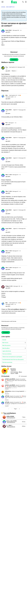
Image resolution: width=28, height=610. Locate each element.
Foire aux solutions (7, 354)
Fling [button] (6, 67)
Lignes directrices (6, 351)
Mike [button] (6, 95)
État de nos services (7, 362)
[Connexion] (25, 2)
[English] (14, 2)
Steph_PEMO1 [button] (8, 30)
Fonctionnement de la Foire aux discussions (13, 359)
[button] (3, 31)
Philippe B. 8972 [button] (9, 286)
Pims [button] (6, 122)
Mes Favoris (14, 342)
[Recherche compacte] (23, 2)
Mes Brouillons (14, 348)
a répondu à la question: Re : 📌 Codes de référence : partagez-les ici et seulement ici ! (15, 386)
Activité (4, 339)
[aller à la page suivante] (19, 408)
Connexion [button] (14, 59)
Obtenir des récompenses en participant (12, 356)
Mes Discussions (6, 345)
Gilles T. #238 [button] (8, 174)
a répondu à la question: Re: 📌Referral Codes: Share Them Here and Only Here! (15, 380)
